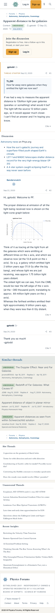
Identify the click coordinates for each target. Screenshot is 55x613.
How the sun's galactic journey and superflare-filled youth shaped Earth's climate (26, 150)
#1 (50, 73)
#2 (50, 190)
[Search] (50, 4)
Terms (24, 603)
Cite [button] (47, 126)
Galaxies (17, 29)
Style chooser (12, 599)
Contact (8, 603)
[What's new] (44, 4)
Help (41, 603)
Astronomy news (9, 141)
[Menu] (5, 4)
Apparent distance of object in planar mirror (26, 402)
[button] (46, 73)
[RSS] (47, 603)
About (16, 603)
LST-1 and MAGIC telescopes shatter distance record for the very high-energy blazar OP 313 (30, 160)
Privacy (33, 603)
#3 (50, 332)
